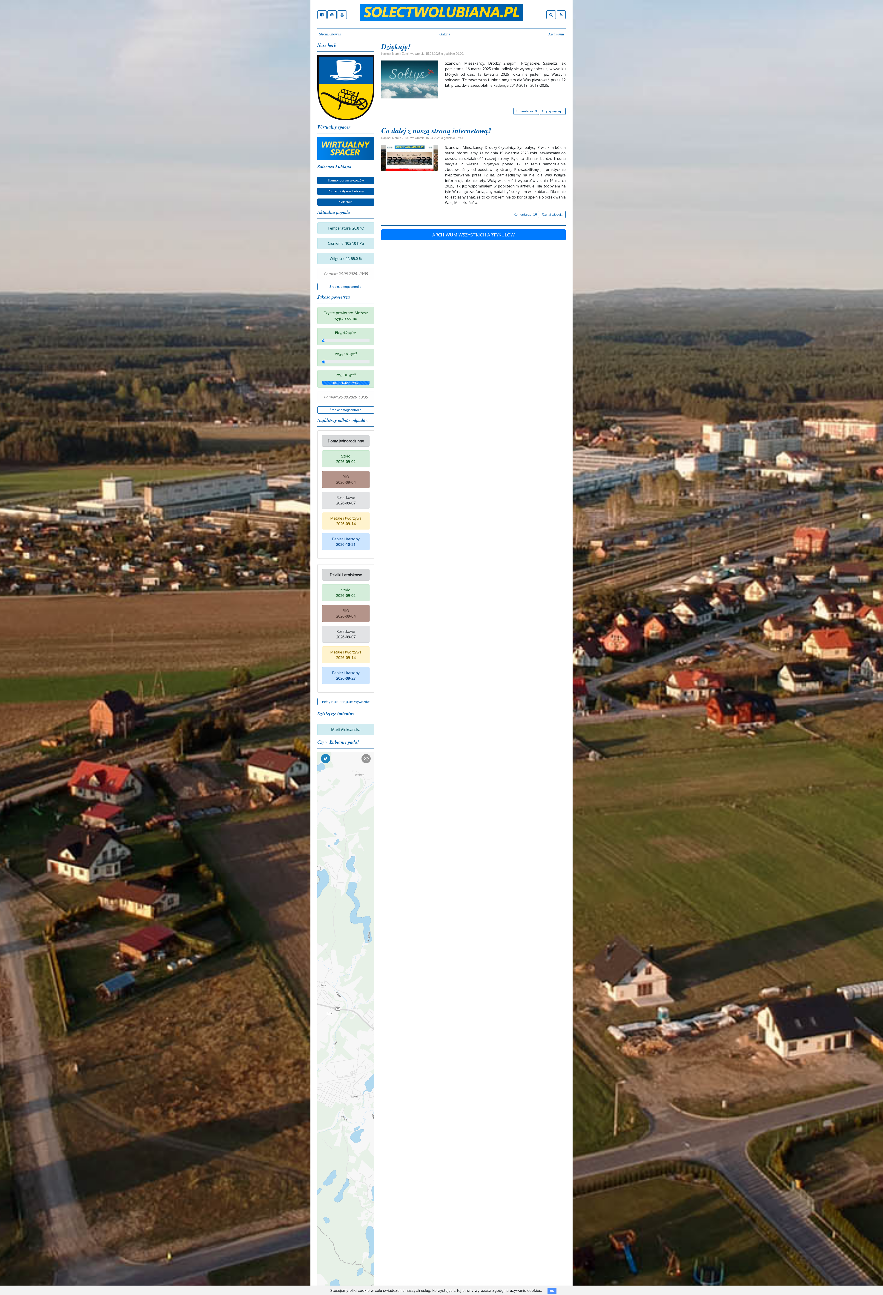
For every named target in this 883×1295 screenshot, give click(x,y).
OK (552, 1290)
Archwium (556, 34)
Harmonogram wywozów (346, 180)
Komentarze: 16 (525, 214)
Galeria (444, 34)
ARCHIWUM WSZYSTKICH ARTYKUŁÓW (473, 235)
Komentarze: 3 (526, 111)
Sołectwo (345, 202)
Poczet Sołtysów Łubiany (346, 191)
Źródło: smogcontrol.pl (346, 286)
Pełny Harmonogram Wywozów (346, 701)
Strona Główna (330, 34)
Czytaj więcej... (553, 111)
